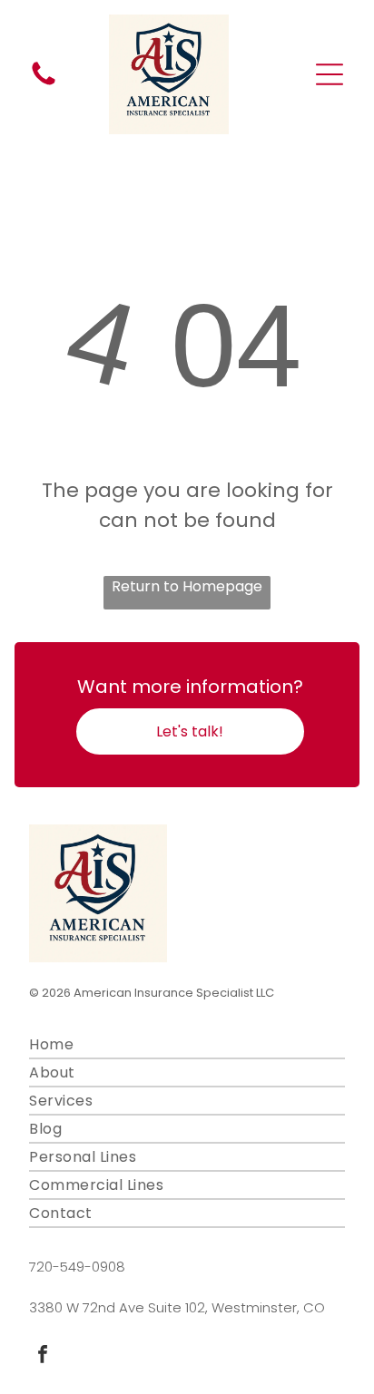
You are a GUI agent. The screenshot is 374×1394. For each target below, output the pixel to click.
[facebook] (42, 1356)
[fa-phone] (43, 83)
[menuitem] (186, 1045)
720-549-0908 (77, 1266)
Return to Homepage (187, 586)
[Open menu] (329, 74)
